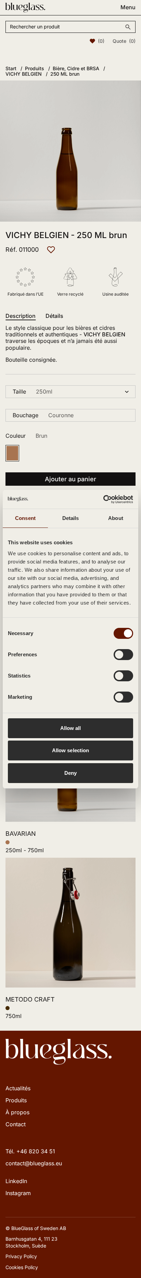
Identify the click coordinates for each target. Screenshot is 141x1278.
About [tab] (115, 518)
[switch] (123, 654)
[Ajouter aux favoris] (51, 250)
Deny (70, 773)
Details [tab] (70, 518)
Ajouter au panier (70, 479)
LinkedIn (16, 1181)
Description (20, 316)
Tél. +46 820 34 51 (30, 1151)
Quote (124, 41)
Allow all (70, 728)
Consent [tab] (25, 518)
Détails (54, 316)
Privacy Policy (21, 1256)
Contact (15, 1124)
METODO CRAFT (30, 999)
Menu (128, 7)
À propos (17, 1112)
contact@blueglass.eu (33, 1163)
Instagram (18, 1193)
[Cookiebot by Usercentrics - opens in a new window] (103, 499)
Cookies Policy (21, 1267)
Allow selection (70, 750)
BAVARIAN (20, 833)
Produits (16, 1100)
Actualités (17, 1088)
